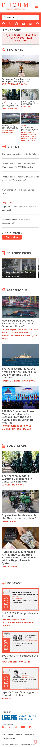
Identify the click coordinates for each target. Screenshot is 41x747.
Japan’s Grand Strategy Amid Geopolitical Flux (20, 693)
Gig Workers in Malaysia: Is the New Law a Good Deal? (19, 516)
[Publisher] (19, 717)
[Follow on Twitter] (10, 23)
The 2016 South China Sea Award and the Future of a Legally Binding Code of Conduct (19, 373)
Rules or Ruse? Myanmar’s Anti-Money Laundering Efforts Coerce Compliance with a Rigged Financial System (19, 557)
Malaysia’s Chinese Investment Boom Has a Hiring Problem (29, 103)
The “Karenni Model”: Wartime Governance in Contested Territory (10, 105)
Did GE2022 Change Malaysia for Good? (20, 614)
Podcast (14, 583)
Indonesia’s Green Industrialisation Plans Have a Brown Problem (10, 127)
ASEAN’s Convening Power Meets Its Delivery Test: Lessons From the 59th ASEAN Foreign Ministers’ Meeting (18, 416)
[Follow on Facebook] (3, 23)
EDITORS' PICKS (18, 253)
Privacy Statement (9, 738)
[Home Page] (15, 6)
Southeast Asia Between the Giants (20, 657)
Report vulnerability (15, 735)
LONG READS (17, 445)
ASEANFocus (17, 290)
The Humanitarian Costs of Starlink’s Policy (20, 154)
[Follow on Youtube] (23, 23)
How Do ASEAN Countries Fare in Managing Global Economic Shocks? (30, 129)
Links (3, 735)
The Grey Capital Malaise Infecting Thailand (16, 273)
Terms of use (29, 735)
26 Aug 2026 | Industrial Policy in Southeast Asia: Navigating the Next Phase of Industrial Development (22, 38)
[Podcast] (37, 23)
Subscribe (12, 237)
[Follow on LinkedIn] (30, 23)
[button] (36, 6)
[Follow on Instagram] (16, 23)
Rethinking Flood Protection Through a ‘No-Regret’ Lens (16, 80)
